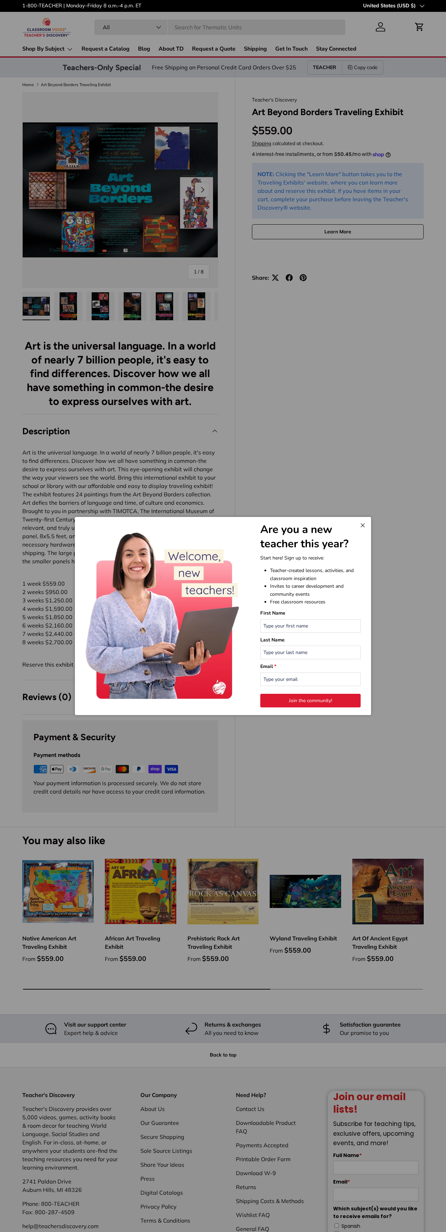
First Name (272, 613)
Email (268, 666)
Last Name (272, 640)
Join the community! (310, 700)
